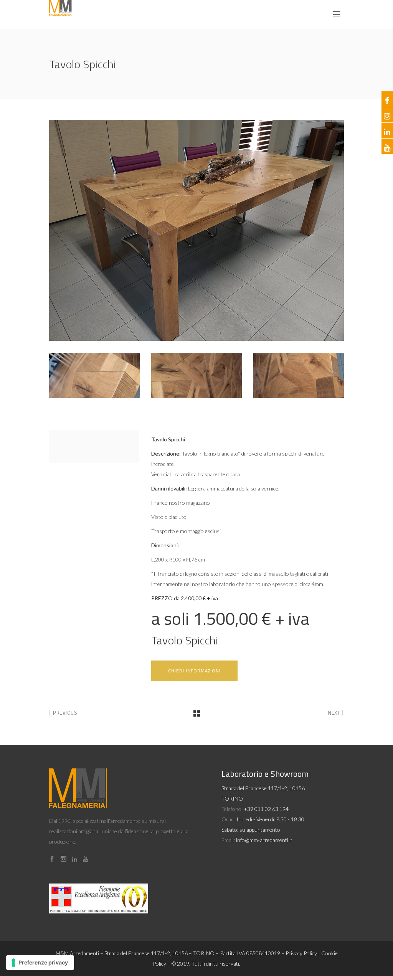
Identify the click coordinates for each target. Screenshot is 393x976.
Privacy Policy (301, 953)
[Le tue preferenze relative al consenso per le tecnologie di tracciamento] (40, 962)
